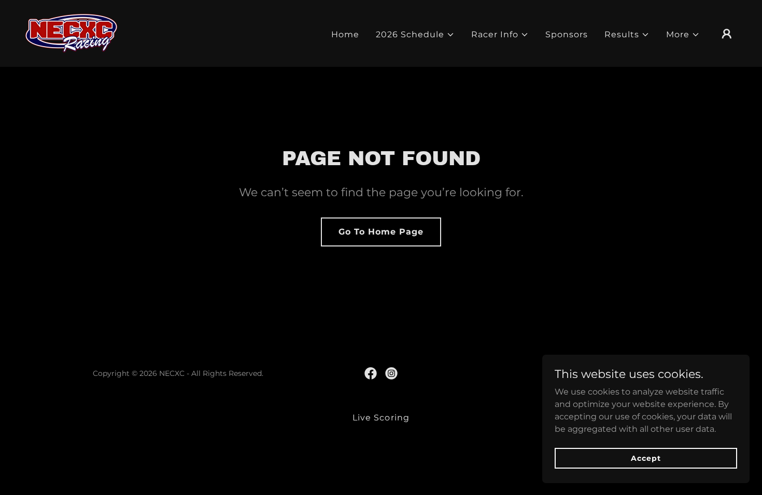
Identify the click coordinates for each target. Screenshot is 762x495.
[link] (71, 33)
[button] (415, 34)
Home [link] (345, 34)
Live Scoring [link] (380, 418)
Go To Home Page (381, 232)
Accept (645, 457)
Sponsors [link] (566, 34)
